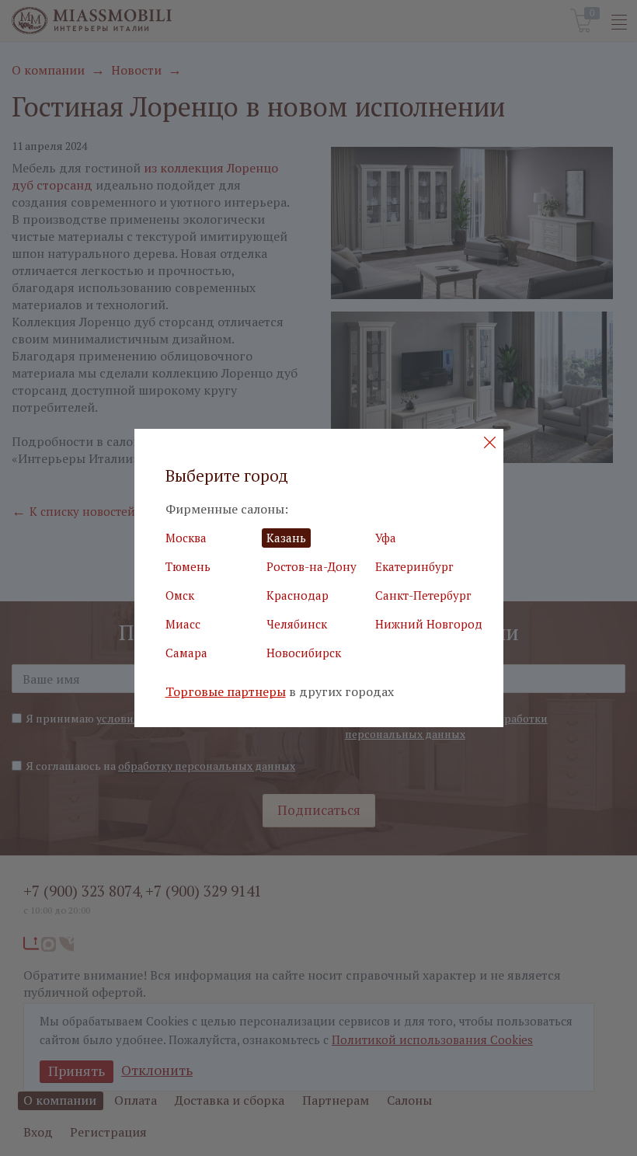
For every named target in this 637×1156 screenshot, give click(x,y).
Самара (186, 652)
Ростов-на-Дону (311, 566)
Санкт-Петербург (423, 595)
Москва (186, 537)
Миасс (182, 624)
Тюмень (188, 566)
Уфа (385, 537)
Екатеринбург (414, 566)
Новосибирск (303, 652)
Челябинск (296, 624)
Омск (179, 595)
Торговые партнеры (225, 691)
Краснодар (297, 595)
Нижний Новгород (428, 624)
